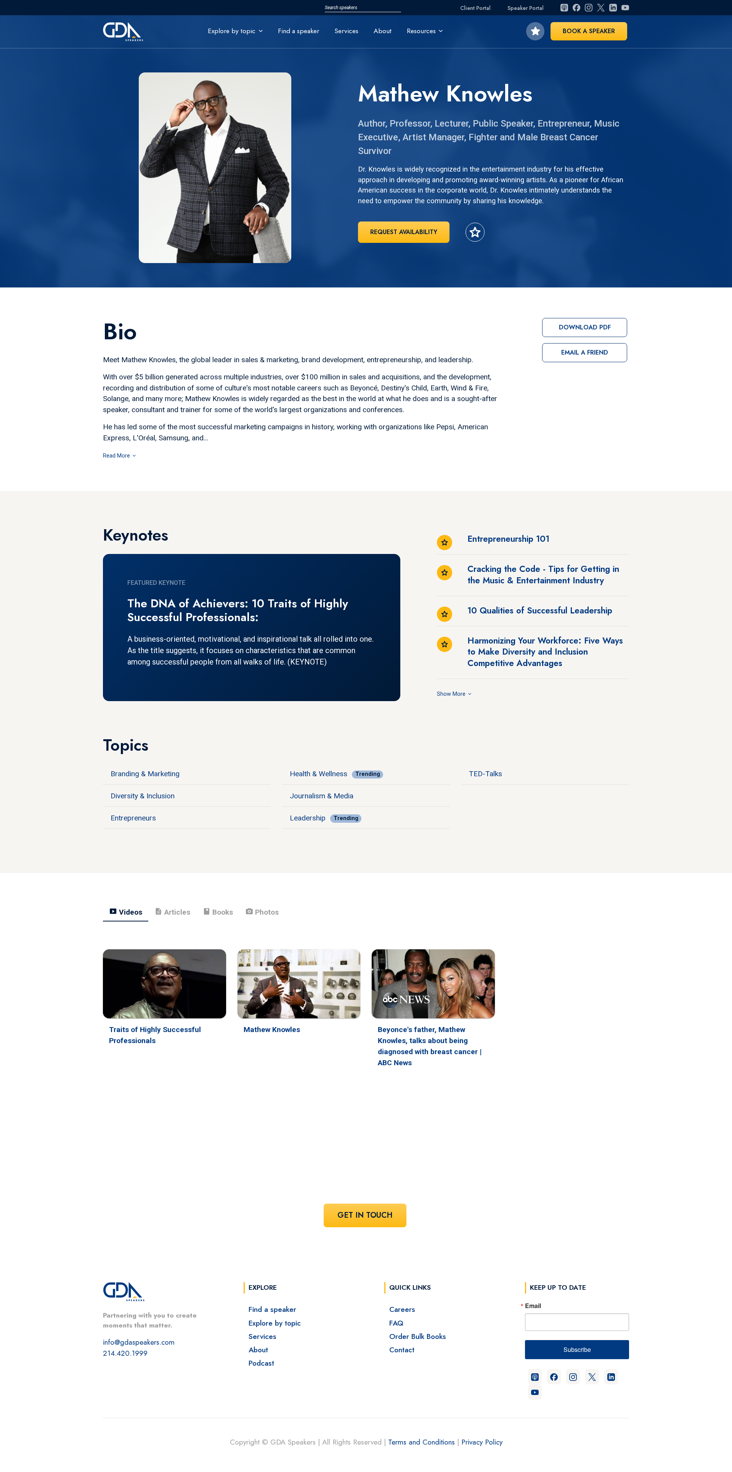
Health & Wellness (318, 773)
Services (346, 31)
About (383, 31)
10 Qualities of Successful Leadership (539, 610)
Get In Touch (365, 1215)
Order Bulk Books (417, 1336)
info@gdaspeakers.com (139, 1342)
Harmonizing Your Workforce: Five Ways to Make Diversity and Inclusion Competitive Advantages (545, 651)
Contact (401, 1349)
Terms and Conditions (421, 1442)
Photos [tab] (262, 912)
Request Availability (403, 232)
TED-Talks (485, 773)
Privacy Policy (481, 1442)
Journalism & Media (321, 795)
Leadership (308, 818)
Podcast (261, 1363)
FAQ (396, 1323)
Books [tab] (217, 912)
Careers (402, 1309)
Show (445, 694)
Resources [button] (421, 31)
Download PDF (585, 327)
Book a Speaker (589, 31)
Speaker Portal (525, 8)
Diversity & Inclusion (143, 795)
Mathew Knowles (272, 1029)
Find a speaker (298, 31)
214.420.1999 (125, 1353)
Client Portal (475, 8)
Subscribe (577, 1349)
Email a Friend (584, 352)
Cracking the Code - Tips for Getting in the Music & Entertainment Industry (543, 574)
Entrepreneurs (133, 818)
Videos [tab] (125, 912)
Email (533, 1306)
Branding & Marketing (145, 773)
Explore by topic (275, 1323)
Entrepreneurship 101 (508, 539)
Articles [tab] (172, 912)
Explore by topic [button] (231, 31)
